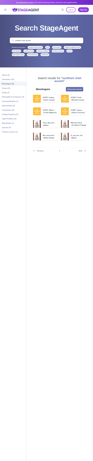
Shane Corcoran (78, 112)
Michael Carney (78, 100)
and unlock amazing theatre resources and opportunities (46, 2)
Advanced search (74, 89)
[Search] (62, 9)
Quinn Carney (49, 100)
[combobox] (46, 40)
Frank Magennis (50, 112)
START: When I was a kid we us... (55, 110)
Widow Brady (49, 138)
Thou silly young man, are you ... (55, 123)
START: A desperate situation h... (55, 97)
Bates (46, 125)
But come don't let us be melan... (55, 135)
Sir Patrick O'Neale (79, 125)
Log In (70, 10)
